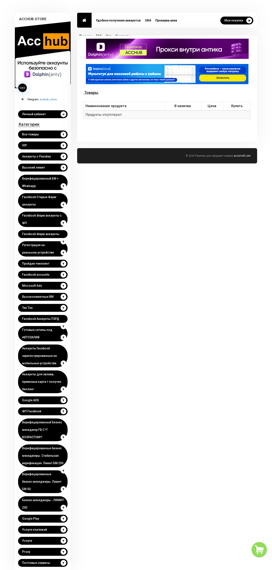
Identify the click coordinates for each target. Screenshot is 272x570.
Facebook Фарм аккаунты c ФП (42, 219)
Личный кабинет (34, 114)
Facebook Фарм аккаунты (40, 234)
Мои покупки (233, 20)
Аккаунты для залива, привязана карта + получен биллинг (41, 382)
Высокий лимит (33, 167)
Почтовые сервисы (36, 562)
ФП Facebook (31, 411)
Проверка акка (166, 20)
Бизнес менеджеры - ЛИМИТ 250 (43, 503)
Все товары (30, 134)
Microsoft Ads (32, 285)
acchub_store (48, 99)
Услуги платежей (34, 529)
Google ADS (30, 400)
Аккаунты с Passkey (36, 156)
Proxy (26, 551)
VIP (24, 145)
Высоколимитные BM (38, 296)
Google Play (30, 518)
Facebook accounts (36, 274)
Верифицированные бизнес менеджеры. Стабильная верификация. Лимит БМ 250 (42, 456)
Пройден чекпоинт (35, 263)
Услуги (27, 540)
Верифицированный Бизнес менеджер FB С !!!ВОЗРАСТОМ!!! (42, 430)
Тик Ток (27, 307)
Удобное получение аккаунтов (118, 20)
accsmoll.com (242, 155)
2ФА (148, 20)
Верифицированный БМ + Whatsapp (40, 182)
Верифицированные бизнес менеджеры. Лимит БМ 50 (41, 481)
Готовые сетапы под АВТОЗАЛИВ (37, 333)
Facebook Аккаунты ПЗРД (40, 318)
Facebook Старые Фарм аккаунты (39, 200)
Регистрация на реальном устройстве (38, 248)
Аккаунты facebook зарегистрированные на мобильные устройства (39, 356)
